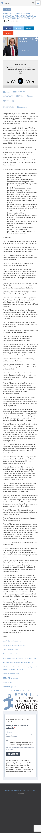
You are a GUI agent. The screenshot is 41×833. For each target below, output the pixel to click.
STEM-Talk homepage (10, 678)
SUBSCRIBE (13, 754)
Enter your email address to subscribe (17, 727)
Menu (38, 3)
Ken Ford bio (7, 682)
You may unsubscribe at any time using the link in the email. (20, 748)
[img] (20, 72)
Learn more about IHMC (11, 674)
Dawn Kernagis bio (9, 687)
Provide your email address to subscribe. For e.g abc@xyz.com (19, 735)
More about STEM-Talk (20, 690)
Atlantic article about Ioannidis (13, 654)
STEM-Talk (7, 9)
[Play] (20, 81)
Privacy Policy (8, 790)
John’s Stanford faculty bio (12, 641)
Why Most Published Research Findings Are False (19, 658)
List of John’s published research (14, 645)
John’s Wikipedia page (10, 649)
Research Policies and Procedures (25, 790)
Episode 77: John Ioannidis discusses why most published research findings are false (19, 15)
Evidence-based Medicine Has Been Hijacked (18, 662)
